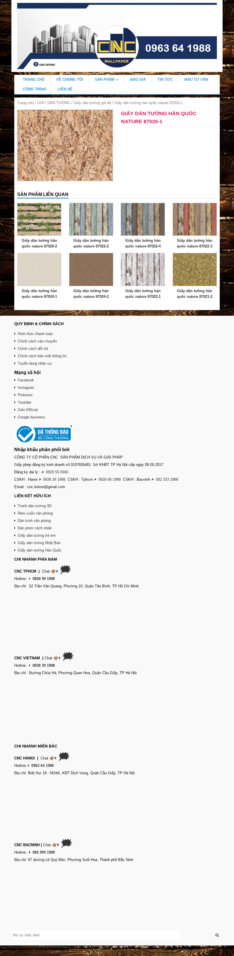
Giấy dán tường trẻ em (37, 535)
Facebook (26, 380)
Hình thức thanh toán (35, 334)
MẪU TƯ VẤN (196, 79)
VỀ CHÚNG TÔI (69, 79)
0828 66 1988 (109, 479)
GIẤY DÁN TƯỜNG (53, 103)
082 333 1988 (167, 479)
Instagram (26, 387)
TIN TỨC (165, 79)
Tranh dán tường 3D (34, 506)
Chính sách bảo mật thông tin (42, 356)
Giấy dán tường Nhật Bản (39, 543)
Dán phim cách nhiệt (35, 528)
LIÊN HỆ (65, 89)
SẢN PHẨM (105, 79)
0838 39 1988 (54, 479)
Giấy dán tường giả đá (92, 103)
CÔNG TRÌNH (34, 89)
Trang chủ (25, 103)
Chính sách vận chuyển (37, 341)
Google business (31, 417)
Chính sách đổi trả (33, 348)
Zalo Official (28, 410)
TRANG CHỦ (34, 79)
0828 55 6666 (57, 472)
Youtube (24, 402)
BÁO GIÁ (138, 79)
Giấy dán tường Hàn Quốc (40, 550)
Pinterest (25, 395)
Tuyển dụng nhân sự (35, 363)
